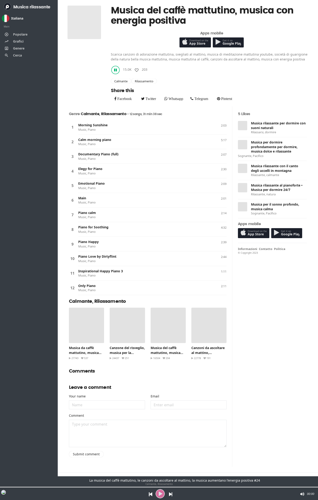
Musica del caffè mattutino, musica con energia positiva (167, 353)
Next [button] (171, 493)
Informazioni (247, 249)
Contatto (265, 249)
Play (72, 127)
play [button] (160, 493)
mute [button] (301, 494)
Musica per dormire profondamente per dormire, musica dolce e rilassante (274, 146)
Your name (77, 396)
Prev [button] (149, 493)
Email (155, 396)
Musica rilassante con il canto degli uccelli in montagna (274, 168)
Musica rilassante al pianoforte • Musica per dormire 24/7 (276, 187)
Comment (76, 415)
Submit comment (86, 454)
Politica (279, 249)
